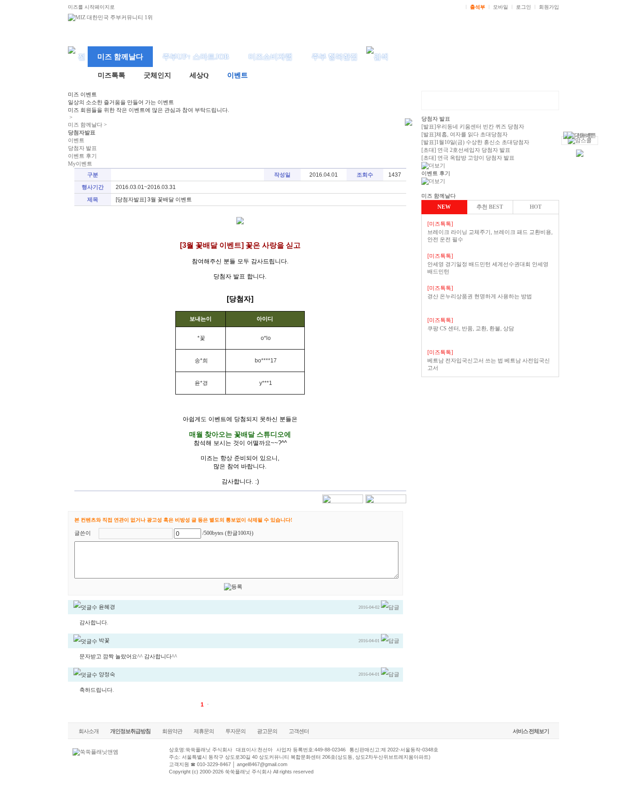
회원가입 (549, 7)
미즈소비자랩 (270, 57)
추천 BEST (489, 207)
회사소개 (88, 731)
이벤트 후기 (82, 156)
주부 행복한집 (335, 57)
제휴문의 (204, 731)
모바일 (500, 7)
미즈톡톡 (111, 75)
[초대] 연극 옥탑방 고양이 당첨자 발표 (468, 158)
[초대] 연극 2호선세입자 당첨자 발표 (465, 150)
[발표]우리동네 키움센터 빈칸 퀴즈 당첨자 (472, 126)
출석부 (477, 7)
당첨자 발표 (82, 148)
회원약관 (172, 731)
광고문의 (267, 731)
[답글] (390, 607)
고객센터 (299, 731)
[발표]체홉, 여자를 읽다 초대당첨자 (464, 134)
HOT (536, 207)
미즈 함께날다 (120, 57)
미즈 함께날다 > (87, 125)
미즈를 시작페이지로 (91, 7)
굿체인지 (157, 75)
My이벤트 (80, 164)
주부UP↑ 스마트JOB (195, 57)
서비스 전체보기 (531, 731)
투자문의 (235, 731)
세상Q (199, 75)
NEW (444, 207)
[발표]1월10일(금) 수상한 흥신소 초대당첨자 (475, 142)
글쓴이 (82, 533)
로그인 (523, 7)
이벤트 (237, 75)
